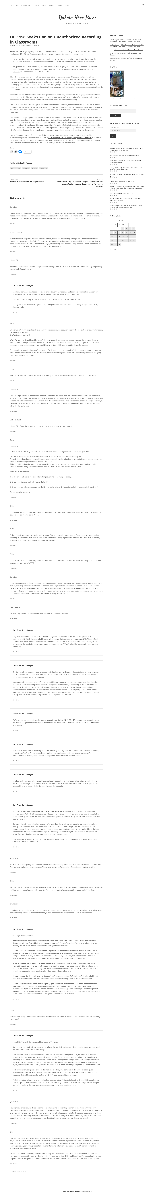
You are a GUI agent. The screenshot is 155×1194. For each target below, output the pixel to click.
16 (126, 236)
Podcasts (59, 5)
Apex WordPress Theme (71, 1192)
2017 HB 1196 (15, 168)
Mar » (115, 249)
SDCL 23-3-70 (69, 720)
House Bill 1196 (16, 51)
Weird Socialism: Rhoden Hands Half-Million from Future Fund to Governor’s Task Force (125, 41)
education (26, 168)
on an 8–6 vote (43, 135)
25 (134, 240)
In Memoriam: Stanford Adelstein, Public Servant (128, 50)
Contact (67, 5)
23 (126, 240)
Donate (37, 5)
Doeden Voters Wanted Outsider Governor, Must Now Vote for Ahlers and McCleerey (126, 168)
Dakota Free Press (77, 18)
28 (119, 244)
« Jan (111, 249)
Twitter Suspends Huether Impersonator (27, 181)
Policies (50, 5)
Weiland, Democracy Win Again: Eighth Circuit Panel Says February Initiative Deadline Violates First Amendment (127, 187)
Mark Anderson (114, 45)
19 (112, 240)
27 (115, 244)
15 (123, 236)
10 (130, 232)
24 (130, 240)
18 (134, 236)
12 (112, 236)
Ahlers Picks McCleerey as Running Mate (122, 181)
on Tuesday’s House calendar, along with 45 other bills (70, 138)
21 (119, 240)
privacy (34, 168)
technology (43, 168)
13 (115, 236)
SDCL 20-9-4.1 (87, 722)
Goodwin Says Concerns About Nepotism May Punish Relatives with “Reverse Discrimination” (126, 206)
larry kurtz (113, 53)
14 (119, 236)
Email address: (114, 128)
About (44, 5)
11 (134, 232)
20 (115, 240)
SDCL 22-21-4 (79, 986)
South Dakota (26, 163)
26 (112, 244)
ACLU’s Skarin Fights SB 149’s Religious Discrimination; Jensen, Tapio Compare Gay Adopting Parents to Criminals (80, 184)
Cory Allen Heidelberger (23, 285)
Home (12, 5)
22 (123, 240)
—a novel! (24, 5)
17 (130, 236)
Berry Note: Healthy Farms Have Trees (121, 193)
